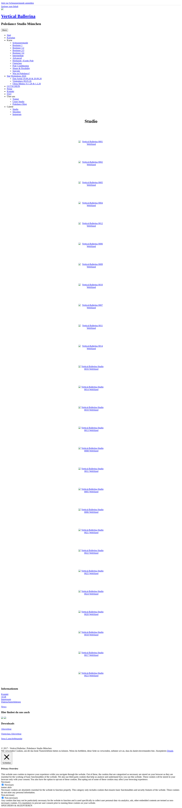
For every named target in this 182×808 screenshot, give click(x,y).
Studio (15, 109)
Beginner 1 (17, 45)
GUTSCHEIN (13, 86)
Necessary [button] (5, 782)
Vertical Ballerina (18, 16)
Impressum (6, 699)
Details (170, 751)
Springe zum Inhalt (9, 6)
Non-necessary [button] (8, 795)
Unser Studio (18, 101)
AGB (3, 697)
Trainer (16, 99)
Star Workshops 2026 (16, 76)
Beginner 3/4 (18, 53)
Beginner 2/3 (18, 50)
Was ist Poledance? (21, 73)
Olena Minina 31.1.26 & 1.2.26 (27, 83)
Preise (9, 89)
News (3, 707)
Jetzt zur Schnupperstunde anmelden (17, 3)
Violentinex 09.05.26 (22, 81)
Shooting (17, 112)
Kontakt (10, 91)
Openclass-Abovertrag (11, 734)
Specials (16, 71)
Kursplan (11, 37)
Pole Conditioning (21, 66)
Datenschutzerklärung (11, 702)
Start (9, 35)
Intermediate (18, 55)
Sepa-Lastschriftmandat (11, 738)
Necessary (9, 785)
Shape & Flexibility (21, 68)
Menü (4, 30)
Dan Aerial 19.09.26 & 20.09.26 (27, 78)
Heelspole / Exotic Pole (23, 60)
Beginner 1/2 (18, 48)
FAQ (9, 94)
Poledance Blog (20, 104)
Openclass (17, 63)
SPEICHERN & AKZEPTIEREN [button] (16, 805)
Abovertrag (6, 729)
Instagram (17, 114)
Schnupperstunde (20, 43)
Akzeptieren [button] (161, 751)
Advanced (17, 58)
